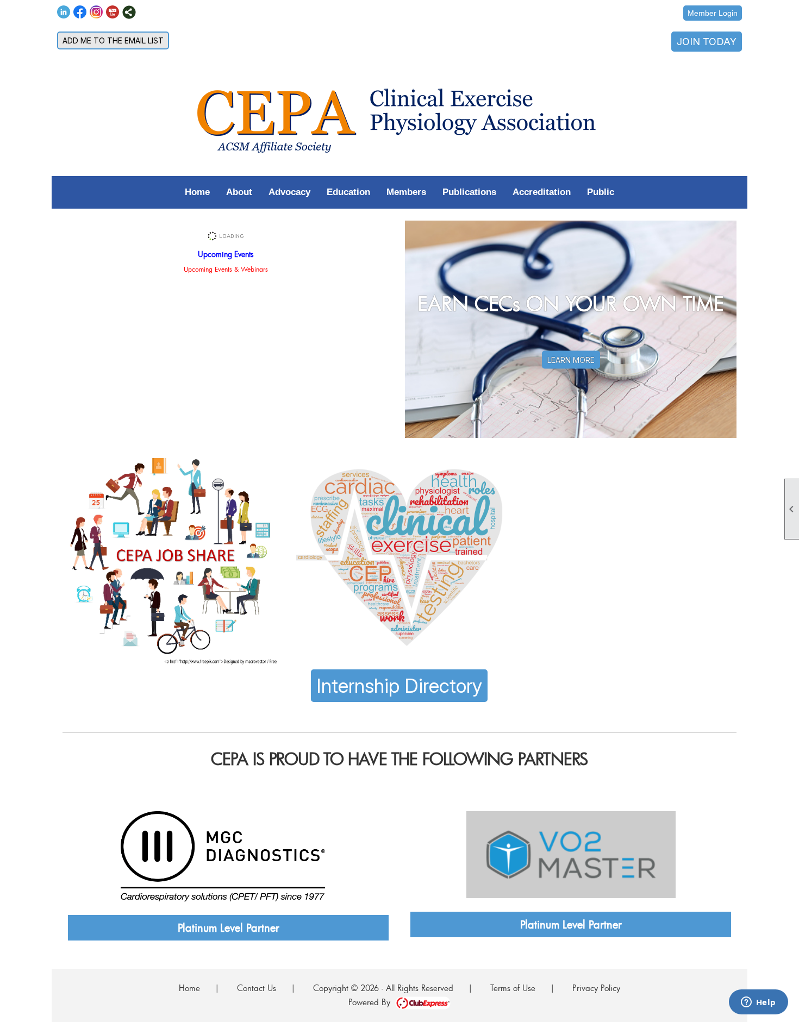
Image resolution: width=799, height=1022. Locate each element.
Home (197, 192)
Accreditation (542, 192)
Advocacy (289, 192)
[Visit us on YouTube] (113, 12)
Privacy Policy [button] (596, 987)
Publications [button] (469, 192)
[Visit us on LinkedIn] (64, 12)
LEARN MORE (571, 360)
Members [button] (406, 192)
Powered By (371, 1001)
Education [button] (348, 192)
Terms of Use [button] (512, 987)
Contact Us (256, 987)
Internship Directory (399, 686)
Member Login (713, 13)
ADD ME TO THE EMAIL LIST (113, 40)
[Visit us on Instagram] (96, 12)
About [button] (239, 192)
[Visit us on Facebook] (80, 12)
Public (600, 192)
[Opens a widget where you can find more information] (758, 1003)
